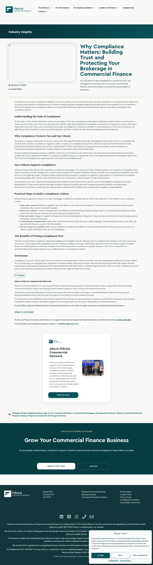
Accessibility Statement (130, 502)
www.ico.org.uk (75, 549)
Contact (42, 11)
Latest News (16, 89)
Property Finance (19, 416)
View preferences (140, 555)
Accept (101, 555)
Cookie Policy (114, 561)
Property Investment (37, 416)
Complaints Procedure (129, 500)
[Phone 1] (84, 516)
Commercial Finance (64, 413)
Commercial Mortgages (84, 413)
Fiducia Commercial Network (129, 413)
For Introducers (62, 8)
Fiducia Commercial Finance (94, 492)
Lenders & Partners (107, 8)
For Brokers (43, 8)
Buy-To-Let (49, 413)
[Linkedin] (61, 516)
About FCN (47, 492)
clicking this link (124, 320)
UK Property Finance (57, 416)
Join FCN (47, 497)
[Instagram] (76, 516)
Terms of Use (125, 497)
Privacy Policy (125, 561)
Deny (120, 555)
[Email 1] (91, 516)
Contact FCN (48, 494)
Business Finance (89, 494)
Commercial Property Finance (94, 497)
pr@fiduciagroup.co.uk (68, 324)
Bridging (16, 413)
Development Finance (105, 413)
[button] (50, 8)
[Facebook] (69, 516)
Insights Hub (128, 8)
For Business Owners (83, 8)
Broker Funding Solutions (32, 413)
